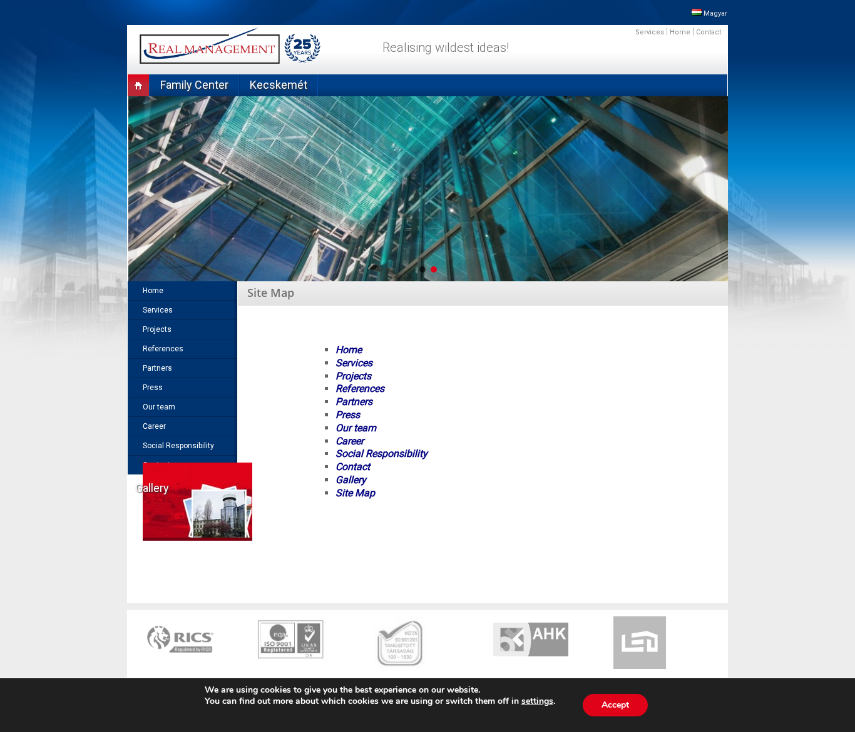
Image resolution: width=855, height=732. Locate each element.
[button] (422, 269)
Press (347, 415)
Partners (353, 402)
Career (349, 441)
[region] (427, 188)
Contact (708, 32)
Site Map (355, 493)
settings (537, 701)
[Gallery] (190, 508)
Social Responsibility (381, 453)
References (359, 388)
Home (680, 32)
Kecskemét (278, 84)
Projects (353, 376)
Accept (615, 705)
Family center (194, 84)
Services (649, 32)
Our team (355, 428)
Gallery (350, 480)
